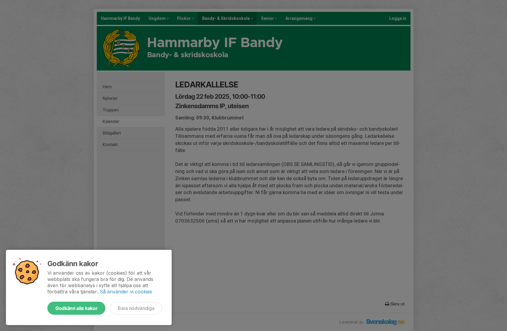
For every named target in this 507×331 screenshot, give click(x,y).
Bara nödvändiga (136, 308)
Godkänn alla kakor (76, 308)
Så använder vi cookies (126, 292)
